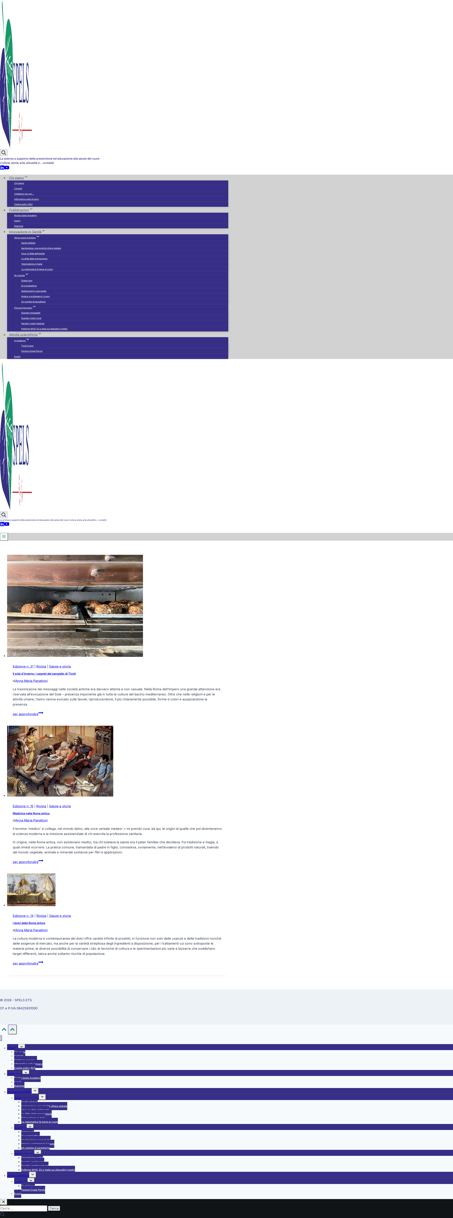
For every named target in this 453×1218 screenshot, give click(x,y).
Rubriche (18, 226)
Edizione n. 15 (23, 806)
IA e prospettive (29, 285)
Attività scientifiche (18, 1175)
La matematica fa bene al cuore (37, 269)
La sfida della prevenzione (34, 258)
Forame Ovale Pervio (31, 351)
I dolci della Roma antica (29, 923)
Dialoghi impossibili (30, 312)
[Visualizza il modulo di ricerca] (3, 152)
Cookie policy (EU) (23, 204)
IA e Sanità (20, 1127)
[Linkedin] (2, 169)
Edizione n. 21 (23, 666)
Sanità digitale (28, 243)
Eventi (17, 356)
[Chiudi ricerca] (3, 1202)
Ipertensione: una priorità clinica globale (41, 248)
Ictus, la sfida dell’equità (33, 253)
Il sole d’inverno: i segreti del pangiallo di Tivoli (44, 673)
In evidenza (21, 1181)
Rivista (41, 666)
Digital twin (26, 280)
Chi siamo (19, 183)
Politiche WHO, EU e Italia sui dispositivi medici (44, 328)
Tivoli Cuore (27, 345)
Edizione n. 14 (23, 916)
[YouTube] (6, 169)
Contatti (18, 188)
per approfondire (28, 714)
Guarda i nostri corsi (31, 318)
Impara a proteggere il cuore (35, 296)
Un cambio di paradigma (33, 301)
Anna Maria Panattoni (31, 681)
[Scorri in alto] (4, 1030)
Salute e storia (60, 666)
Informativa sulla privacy (26, 199)
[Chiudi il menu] (1, 1038)
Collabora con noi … (24, 193)
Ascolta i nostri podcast (32, 323)
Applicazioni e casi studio (33, 291)
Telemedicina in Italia (31, 264)
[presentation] (117, 606)
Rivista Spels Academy (25, 215)
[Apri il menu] (4, 537)
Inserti (17, 220)
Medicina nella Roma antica (31, 813)
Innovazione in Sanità (19, 1091)
